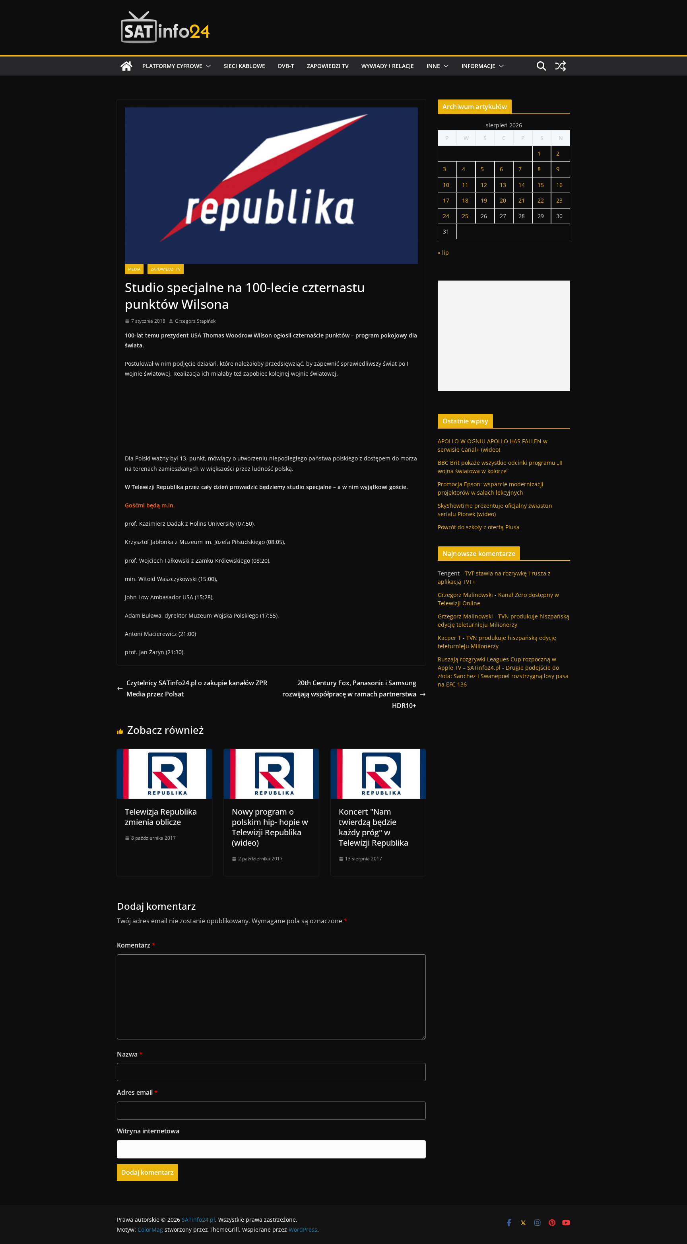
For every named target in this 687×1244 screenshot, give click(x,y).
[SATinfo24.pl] (126, 66)
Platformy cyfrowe (172, 66)
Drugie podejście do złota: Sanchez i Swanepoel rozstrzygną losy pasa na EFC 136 (503, 676)
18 (465, 200)
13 (503, 185)
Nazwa (130, 1054)
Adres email (137, 1092)
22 (541, 200)
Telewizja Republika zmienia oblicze (161, 816)
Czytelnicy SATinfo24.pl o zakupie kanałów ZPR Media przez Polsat (196, 689)
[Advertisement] (504, 336)
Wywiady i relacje (387, 66)
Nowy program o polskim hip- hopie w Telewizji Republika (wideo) (270, 827)
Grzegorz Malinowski (465, 595)
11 (465, 185)
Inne (433, 66)
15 (541, 185)
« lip (443, 252)
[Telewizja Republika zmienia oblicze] (164, 754)
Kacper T (449, 637)
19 (484, 200)
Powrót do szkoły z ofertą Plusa (479, 527)
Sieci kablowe (244, 66)
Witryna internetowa (148, 1131)
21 (521, 200)
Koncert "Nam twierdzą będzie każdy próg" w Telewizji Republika (373, 827)
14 (521, 185)
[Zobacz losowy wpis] (560, 66)
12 (484, 185)
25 (465, 216)
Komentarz (136, 945)
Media (134, 269)
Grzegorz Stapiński (196, 321)
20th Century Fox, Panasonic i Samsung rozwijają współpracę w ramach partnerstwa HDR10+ (349, 694)
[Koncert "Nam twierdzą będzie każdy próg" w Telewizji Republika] (378, 754)
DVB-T (286, 66)
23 (559, 200)
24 (446, 216)
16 (559, 185)
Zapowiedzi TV (328, 66)
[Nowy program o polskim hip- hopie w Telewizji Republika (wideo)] (271, 754)
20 (503, 200)
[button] (206, 66)
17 (446, 200)
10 (446, 185)
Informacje (478, 66)
